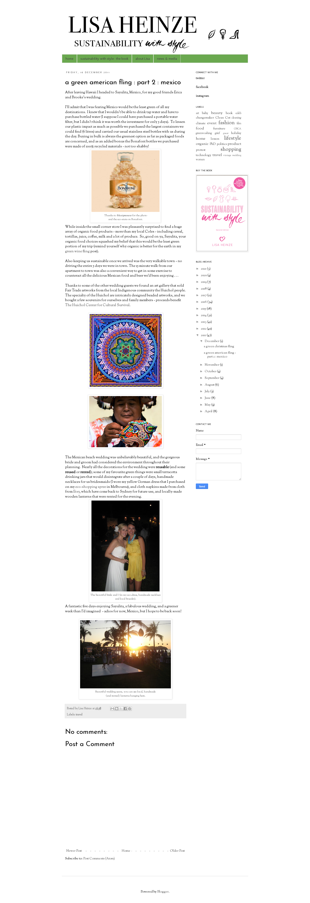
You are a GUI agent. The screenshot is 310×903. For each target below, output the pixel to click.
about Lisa (142, 59)
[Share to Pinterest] (129, 708)
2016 (204, 302)
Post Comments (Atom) (99, 858)
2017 (204, 295)
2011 (204, 335)
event (212, 123)
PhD (213, 144)
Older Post (177, 851)
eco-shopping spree (90, 486)
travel (79, 715)
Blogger (163, 892)
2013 (204, 322)
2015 (204, 309)
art (197, 113)
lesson (215, 139)
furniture (219, 129)
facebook (202, 87)
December (212, 341)
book (229, 113)
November (212, 365)
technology (203, 155)
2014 (204, 315)
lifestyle (232, 138)
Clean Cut (222, 118)
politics (222, 144)
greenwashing (204, 133)
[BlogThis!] (116, 708)
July (207, 391)
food (200, 128)
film (239, 124)
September (212, 378)
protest (200, 150)
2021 (204, 269)
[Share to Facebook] (125, 708)
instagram (202, 96)
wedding (236, 155)
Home (126, 851)
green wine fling (77, 251)
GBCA (237, 129)
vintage (227, 155)
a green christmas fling (219, 346)
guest (226, 133)
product (234, 144)
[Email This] (112, 708)
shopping (231, 149)
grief (217, 133)
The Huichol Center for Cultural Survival (97, 305)
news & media (167, 59)
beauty (217, 113)
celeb (238, 113)
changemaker (205, 118)
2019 (204, 282)
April (209, 411)
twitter (200, 78)
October (211, 371)
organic (202, 144)
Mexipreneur (124, 215)
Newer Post (74, 851)
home (69, 59)
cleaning (236, 118)
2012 (204, 329)
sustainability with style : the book (104, 59)
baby (205, 113)
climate (201, 123)
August (210, 385)
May (208, 405)
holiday (236, 133)
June (208, 398)
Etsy (76, 491)
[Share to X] (121, 708)
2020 (204, 275)
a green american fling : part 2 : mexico (220, 355)
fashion (227, 123)
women (200, 160)
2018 (204, 289)
